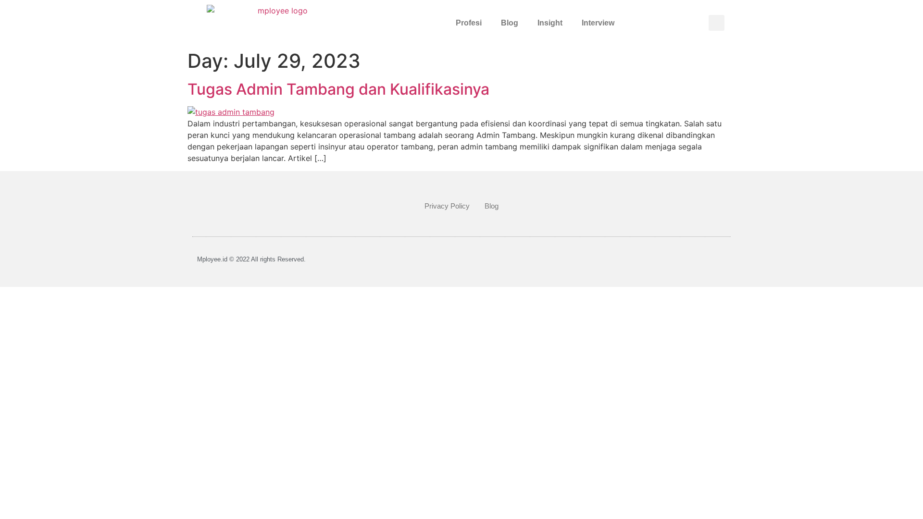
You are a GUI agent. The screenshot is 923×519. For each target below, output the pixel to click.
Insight (549, 23)
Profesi (469, 23)
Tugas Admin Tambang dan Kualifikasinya (338, 89)
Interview (598, 23)
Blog (509, 23)
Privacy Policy (447, 206)
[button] (716, 23)
